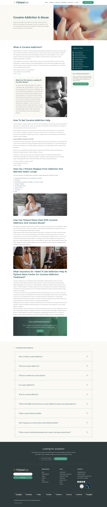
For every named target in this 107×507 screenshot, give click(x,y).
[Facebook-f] (78, 482)
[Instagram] (80, 482)
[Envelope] (84, 482)
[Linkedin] (82, 482)
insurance (57, 312)
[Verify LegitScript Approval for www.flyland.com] (88, 488)
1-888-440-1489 (17, 73)
